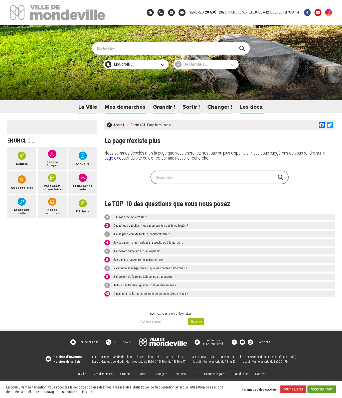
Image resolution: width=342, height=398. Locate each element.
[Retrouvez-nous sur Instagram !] (250, 342)
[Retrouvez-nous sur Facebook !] (234, 342)
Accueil (118, 125)
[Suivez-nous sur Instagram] (328, 12)
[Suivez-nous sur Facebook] (307, 12)
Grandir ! (164, 107)
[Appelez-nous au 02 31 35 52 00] (160, 12)
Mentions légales (214, 374)
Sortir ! (191, 107)
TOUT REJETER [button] (293, 389)
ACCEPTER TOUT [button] (321, 389)
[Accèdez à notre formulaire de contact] (171, 12)
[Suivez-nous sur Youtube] (317, 12)
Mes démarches (125, 107)
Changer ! (219, 107)
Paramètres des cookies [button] (259, 389)
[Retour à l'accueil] (163, 342)
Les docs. (252, 107)
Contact (260, 374)
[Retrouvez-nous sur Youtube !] (242, 342)
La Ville (87, 107)
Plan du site (240, 374)
